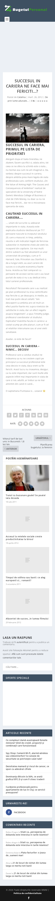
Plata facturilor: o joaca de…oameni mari (26, 854)
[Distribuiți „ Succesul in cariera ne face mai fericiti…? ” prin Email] (40, 415)
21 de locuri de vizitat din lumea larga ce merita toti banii (26, 864)
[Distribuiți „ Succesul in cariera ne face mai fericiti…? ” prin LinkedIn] (34, 415)
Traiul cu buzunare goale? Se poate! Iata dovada (26, 496)
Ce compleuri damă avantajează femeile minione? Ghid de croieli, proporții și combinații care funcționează (26, 743)
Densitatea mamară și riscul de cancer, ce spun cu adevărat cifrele (27, 767)
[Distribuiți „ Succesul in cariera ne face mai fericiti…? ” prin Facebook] (9, 415)
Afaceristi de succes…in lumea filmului (27, 618)
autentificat (22, 642)
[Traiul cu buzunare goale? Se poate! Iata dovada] (27, 478)
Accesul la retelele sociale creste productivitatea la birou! (24, 538)
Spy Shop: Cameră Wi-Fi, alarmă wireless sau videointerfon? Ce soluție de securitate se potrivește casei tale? (27, 756)
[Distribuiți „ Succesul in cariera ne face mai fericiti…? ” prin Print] (46, 415)
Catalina (21, 97)
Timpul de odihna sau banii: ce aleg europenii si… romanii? (25, 579)
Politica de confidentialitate (28, 893)
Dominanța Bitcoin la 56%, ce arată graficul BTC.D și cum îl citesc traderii (25, 778)
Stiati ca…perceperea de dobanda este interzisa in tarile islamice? (27, 833)
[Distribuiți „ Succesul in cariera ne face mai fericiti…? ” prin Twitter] (15, 415)
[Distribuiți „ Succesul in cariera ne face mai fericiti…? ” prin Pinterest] (27, 415)
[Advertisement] (27, 47)
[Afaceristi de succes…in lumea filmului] (27, 601)
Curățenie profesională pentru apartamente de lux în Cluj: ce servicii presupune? (25, 789)
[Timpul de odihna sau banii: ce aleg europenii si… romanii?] (27, 560)
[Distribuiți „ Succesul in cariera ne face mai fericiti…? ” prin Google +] (21, 415)
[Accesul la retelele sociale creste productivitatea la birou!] (27, 519)
